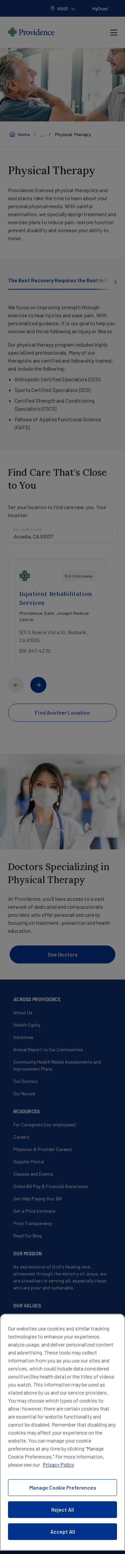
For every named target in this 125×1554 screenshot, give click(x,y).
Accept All (62, 1531)
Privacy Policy (58, 1464)
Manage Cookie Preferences (62, 1487)
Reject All (62, 1509)
